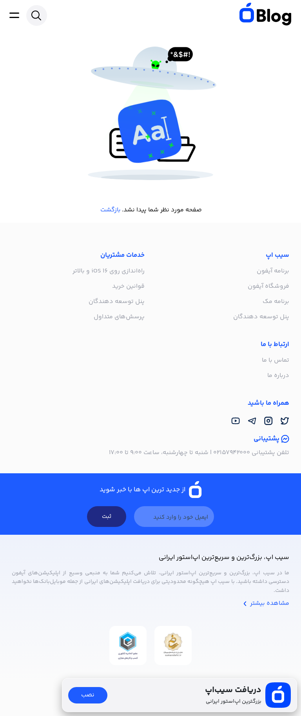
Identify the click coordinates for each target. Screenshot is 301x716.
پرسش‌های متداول (119, 317)
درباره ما (278, 376)
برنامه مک (276, 302)
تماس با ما (275, 360)
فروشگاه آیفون (268, 286)
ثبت (106, 516)
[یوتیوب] (235, 421)
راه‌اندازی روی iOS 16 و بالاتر (109, 271)
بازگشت (110, 210)
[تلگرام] (252, 421)
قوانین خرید (128, 286)
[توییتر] (285, 421)
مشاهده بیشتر (268, 603)
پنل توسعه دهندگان (261, 317)
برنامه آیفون (273, 271)
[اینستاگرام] (268, 421)
